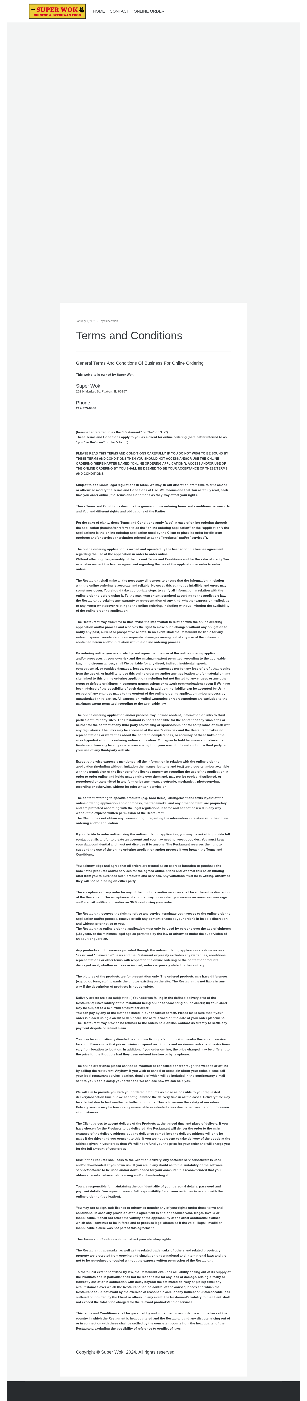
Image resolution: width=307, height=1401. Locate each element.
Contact (119, 11)
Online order (149, 11)
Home (99, 11)
